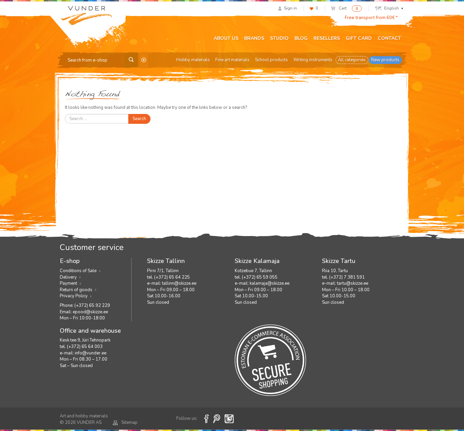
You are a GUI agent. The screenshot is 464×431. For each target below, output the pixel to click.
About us (226, 38)
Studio (279, 38)
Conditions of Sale (78, 271)
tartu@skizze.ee (352, 283)
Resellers (327, 38)
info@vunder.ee (90, 353)
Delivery (68, 277)
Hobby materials (193, 60)
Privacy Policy (74, 296)
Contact (389, 38)
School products (271, 60)
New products (385, 60)
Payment (68, 283)
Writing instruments (313, 60)
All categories (352, 60)
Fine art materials (232, 60)
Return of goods (76, 290)
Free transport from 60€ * (371, 18)
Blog (301, 38)
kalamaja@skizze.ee (269, 283)
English (391, 8)
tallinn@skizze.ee (179, 283)
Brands (254, 38)
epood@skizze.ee (90, 312)
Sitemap (129, 422)
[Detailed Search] (143, 60)
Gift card (359, 38)
